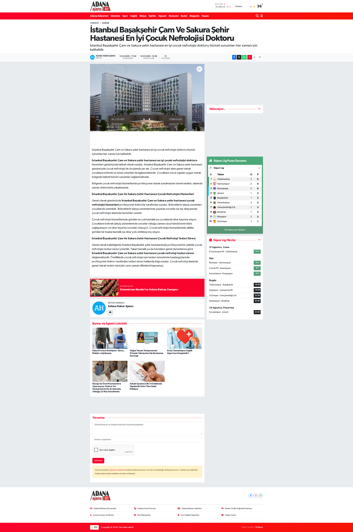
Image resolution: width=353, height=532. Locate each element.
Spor (125, 16)
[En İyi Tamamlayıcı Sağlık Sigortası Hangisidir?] (184, 338)
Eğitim (152, 16)
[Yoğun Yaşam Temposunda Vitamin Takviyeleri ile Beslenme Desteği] (147, 338)
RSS (95, 527)
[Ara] (257, 16)
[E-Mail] (110, 312)
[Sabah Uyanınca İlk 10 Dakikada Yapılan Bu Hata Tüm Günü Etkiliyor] (147, 371)
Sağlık (133, 16)
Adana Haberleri (99, 16)
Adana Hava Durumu (147, 508)
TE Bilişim (259, 527)
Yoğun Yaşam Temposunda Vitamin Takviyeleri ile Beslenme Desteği (146, 353)
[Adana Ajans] (100, 6)
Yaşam (205, 16)
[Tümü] (259, 109)
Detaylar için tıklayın (235, 230)
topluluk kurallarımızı (117, 470)
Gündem (115, 16)
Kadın (184, 16)
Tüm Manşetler (144, 515)
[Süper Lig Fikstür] (259, 240)
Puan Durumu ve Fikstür (103, 515)
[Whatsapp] (260, 495)
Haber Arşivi (230, 515)
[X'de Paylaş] (239, 57)
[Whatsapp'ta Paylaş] (244, 57)
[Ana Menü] (261, 16)
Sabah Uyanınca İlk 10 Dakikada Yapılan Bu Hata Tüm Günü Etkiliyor (146, 386)
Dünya (142, 16)
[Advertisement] (235, 83)
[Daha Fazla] (249, 57)
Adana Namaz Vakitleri (191, 508)
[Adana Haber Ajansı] (99, 308)
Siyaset (162, 16)
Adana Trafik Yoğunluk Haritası (238, 508)
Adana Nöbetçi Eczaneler (104, 508)
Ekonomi (173, 16)
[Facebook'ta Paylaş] (234, 57)
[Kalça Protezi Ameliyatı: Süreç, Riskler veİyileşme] (109, 338)
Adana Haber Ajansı (120, 306)
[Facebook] (250, 495)
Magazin (194, 16)
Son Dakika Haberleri (190, 515)
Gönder (98, 460)
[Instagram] (255, 495)
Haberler (94, 23)
